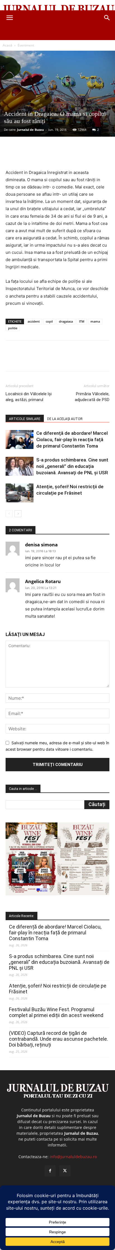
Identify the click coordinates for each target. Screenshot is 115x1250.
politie (12, 328)
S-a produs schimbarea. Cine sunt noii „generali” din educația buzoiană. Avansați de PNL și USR (72, 466)
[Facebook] (28, 155)
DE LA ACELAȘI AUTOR (65, 419)
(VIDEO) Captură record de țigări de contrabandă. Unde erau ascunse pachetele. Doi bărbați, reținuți (58, 1039)
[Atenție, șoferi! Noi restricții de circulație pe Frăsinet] (19, 493)
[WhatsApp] (67, 155)
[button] (9, 17)
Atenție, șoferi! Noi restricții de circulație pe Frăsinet (57, 988)
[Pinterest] (54, 155)
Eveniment (26, 45)
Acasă (7, 45)
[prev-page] (9, 513)
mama (95, 321)
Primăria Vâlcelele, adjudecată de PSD (92, 396)
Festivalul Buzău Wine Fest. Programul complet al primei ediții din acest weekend (56, 1012)
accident (34, 321)
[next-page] (18, 513)
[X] (41, 155)
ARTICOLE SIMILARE (24, 419)
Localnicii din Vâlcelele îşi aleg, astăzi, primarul (29, 396)
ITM (81, 321)
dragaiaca (66, 321)
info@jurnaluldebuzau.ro (73, 1156)
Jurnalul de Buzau (30, 129)
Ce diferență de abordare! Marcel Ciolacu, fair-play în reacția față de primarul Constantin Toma (72, 439)
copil (49, 321)
